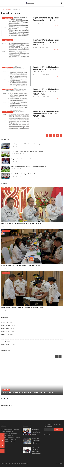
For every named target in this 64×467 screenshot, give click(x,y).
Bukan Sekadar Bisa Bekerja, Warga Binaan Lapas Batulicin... (36, 450)
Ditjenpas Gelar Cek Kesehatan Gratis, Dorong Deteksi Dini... (21, 265)
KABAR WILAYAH (6, 325)
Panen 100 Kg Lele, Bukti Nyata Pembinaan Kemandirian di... (27, 174)
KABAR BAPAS (5, 335)
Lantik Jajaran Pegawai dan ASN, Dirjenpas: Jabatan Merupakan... (23, 307)
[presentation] (56, 356)
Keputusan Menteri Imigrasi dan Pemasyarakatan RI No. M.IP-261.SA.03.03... (46, 69)
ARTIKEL (3, 341)
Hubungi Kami (59, 463)
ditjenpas (35, 23)
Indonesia (48, 434)
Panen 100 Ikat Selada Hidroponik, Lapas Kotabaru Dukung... (27, 151)
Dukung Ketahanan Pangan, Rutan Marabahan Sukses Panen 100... (29, 166)
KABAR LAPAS (5, 328)
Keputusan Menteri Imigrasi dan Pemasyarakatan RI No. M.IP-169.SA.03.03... (46, 113)
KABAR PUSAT (5, 322)
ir (11, 153)
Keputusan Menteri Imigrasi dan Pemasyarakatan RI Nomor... (46, 19)
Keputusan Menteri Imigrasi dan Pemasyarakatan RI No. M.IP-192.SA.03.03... (46, 91)
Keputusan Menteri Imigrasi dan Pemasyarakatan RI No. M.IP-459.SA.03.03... (46, 42)
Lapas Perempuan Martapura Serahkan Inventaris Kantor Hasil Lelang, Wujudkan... (29, 392)
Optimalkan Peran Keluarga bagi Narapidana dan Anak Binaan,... (22, 223)
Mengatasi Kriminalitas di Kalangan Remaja (22, 159)
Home (2, 9)
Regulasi (8, 9)
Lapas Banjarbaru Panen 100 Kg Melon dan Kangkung (25, 144)
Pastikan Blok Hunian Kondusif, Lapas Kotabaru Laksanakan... (36, 441)
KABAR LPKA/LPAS (6, 344)
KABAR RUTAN (5, 331)
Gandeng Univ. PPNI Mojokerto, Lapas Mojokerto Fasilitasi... (36, 432)
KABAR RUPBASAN (6, 338)
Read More (57, 25)
